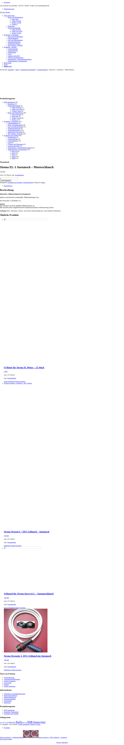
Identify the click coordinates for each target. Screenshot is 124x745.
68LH (4, 722)
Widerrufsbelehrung (10, 697)
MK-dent (25, 722)
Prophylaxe (11, 104)
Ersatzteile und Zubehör (11, 135)
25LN (1, 722)
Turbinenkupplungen (14, 130)
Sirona (14, 156)
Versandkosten (19, 175)
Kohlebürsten (12, 137)
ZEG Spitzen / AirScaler (15, 134)
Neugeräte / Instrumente (11, 121)
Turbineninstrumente (14, 106)
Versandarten (8, 701)
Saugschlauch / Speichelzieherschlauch (20, 148)
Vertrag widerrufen (9, 686)
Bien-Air (14, 151)
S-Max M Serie (16, 107)
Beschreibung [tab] (8, 186)
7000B (7, 722)
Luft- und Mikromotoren (15, 127)
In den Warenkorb (6, 180)
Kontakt (6, 684)
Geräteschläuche (13, 141)
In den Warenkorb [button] (9, 381)
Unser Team (7, 683)
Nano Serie (15, 116)
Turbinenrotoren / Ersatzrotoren (17, 149)
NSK (13, 155)
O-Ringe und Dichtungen (15, 144)
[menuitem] (64, 24)
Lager (9, 142)
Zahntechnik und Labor (15, 132)
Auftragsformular (9, 677)
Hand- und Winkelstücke (15, 113)
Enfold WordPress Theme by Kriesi (29, 724)
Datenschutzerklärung (10, 695)
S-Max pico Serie (17, 109)
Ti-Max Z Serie (16, 111)
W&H (13, 158)
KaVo (13, 153)
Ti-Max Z (15, 120)
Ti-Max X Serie (16, 118)
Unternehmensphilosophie (12, 679)
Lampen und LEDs (14, 146)
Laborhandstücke (13, 123)
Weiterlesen (7, 546)
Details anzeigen (20, 381)
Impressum (7, 702)
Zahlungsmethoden (10, 699)
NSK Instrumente (9, 102)
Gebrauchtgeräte (13, 139)
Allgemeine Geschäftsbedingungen (14, 694)
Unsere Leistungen (9, 681)
